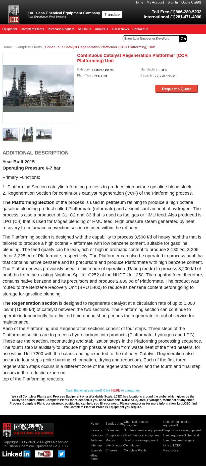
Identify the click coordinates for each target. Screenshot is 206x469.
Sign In (173, 2)
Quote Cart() (191, 2)
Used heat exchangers (178, 440)
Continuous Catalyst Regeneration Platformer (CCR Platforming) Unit (100, 47)
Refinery (96, 430)
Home (139, 2)
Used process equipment (141, 440)
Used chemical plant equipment (177, 423)
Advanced (197, 38)
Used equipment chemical (181, 435)
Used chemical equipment (142, 435)
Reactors (96, 435)
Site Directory (115, 445)
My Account (155, 2)
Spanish (96, 450)
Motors (110, 440)
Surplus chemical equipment (143, 430)
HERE (115, 390)
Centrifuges (132, 445)
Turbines (96, 440)
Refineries (113, 430)
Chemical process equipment (136, 423)
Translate (112, 14)
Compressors (115, 435)
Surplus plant (115, 423)
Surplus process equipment (182, 430)
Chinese (111, 450)
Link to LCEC (172, 445)
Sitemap (96, 445)
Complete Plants (29, 47)
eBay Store (94, 457)
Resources (170, 450)
